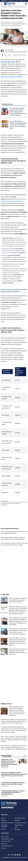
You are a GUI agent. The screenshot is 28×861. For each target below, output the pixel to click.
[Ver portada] (9, 3)
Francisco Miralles (9, 50)
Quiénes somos (5, 836)
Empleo (3, 818)
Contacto (3, 848)
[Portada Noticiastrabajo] (14, 803)
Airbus (16, 1)
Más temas (17, 829)
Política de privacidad (6, 846)
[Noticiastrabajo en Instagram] (13, 855)
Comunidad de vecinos (20, 822)
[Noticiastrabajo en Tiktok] (15, 855)
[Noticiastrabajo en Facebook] (8, 855)
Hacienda (3, 829)
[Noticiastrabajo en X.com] (10, 855)
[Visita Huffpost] (26, 4)
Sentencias (4, 820)
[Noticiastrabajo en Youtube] (17, 855)
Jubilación (17, 820)
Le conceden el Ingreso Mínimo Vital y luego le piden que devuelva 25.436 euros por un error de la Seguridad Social (18, 124)
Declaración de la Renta (7, 822)
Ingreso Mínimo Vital (7, 62)
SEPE (16, 827)
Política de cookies (6, 841)
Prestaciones (4, 505)
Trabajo (21, 1)
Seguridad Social (16, 503)
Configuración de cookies (7, 839)
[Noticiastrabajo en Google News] (20, 855)
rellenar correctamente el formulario (12, 77)
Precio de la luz (11, 1)
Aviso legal (4, 843)
